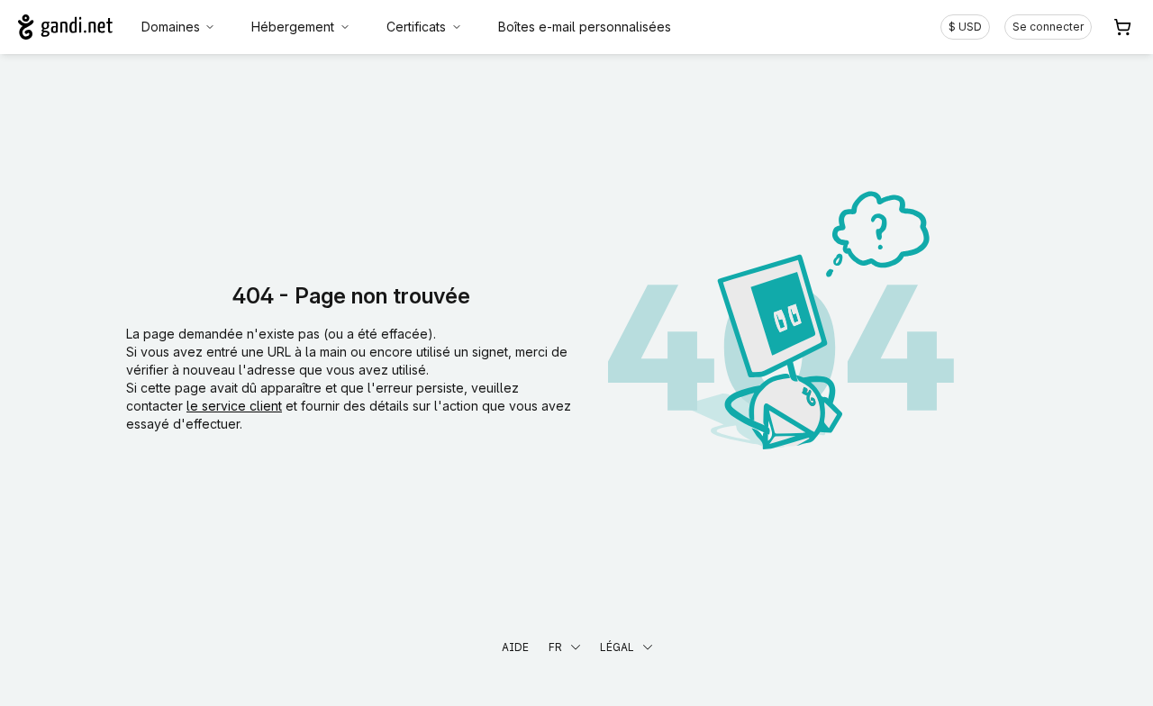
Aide (515, 647)
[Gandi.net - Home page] (65, 27)
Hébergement (292, 26)
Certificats (416, 26)
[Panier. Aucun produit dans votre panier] (1122, 27)
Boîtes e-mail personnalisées (584, 26)
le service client (234, 405)
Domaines (170, 26)
